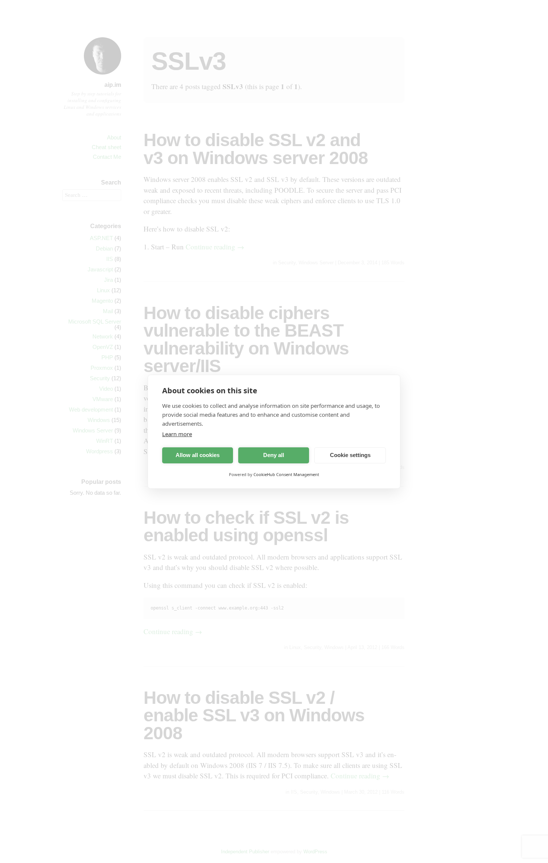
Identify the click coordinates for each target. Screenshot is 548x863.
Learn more (177, 434)
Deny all (273, 455)
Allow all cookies (198, 455)
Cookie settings (350, 455)
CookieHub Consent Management (286, 474)
